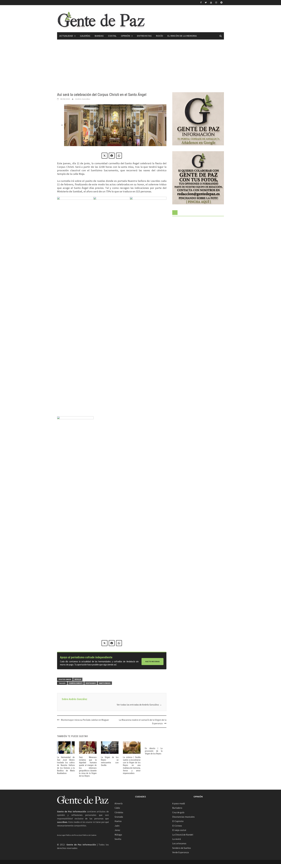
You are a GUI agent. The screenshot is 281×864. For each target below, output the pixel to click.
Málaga (118, 834)
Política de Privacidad (74, 835)
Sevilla (77, 679)
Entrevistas (144, 36)
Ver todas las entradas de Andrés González (139, 704)
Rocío (159, 36)
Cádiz (117, 807)
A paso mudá (178, 803)
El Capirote (178, 821)
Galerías (85, 36)
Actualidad (66, 36)
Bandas (99, 36)
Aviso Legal (61, 835)
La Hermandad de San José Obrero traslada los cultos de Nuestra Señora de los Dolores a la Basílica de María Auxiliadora (66, 765)
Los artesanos (179, 843)
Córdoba (119, 812)
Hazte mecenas (152, 661)
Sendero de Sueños (181, 847)
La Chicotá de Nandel (182, 834)
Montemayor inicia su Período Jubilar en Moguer (85, 719)
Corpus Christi (75, 683)
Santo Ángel (104, 683)
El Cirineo (177, 825)
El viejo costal (179, 830)
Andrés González (82, 99)
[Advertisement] (140, 65)
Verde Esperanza (180, 852)
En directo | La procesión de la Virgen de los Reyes (153, 751)
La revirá (176, 839)
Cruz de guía (178, 812)
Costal (112, 36)
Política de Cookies (89, 835)
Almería (118, 803)
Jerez (117, 830)
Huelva (118, 821)
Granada (119, 816)
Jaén (117, 825)
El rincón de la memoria (182, 36)
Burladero (177, 807)
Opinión (125, 36)
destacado (91, 683)
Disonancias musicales (183, 816)
